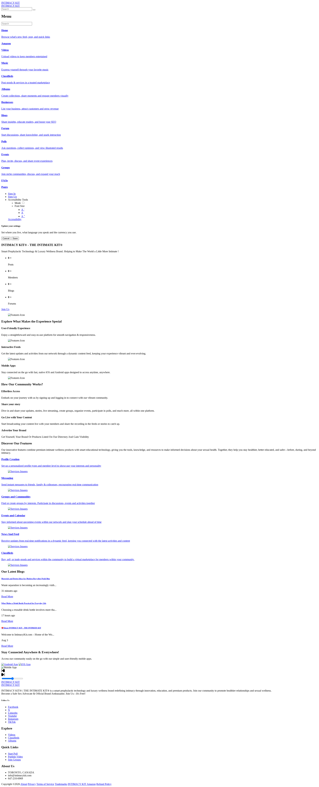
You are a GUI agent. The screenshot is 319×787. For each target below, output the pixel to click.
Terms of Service (45, 784)
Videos (11, 734)
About (23, 784)
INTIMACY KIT (10, 2)
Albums (12, 740)
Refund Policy (103, 784)
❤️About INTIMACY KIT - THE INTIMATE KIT (21, 628)
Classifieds (13, 737)
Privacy (32, 784)
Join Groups (14, 759)
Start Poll (13, 753)
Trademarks (61, 784)
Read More (7, 596)
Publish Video (15, 756)
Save (15, 238)
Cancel (6, 238)
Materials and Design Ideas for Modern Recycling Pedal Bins (25, 579)
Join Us (5, 309)
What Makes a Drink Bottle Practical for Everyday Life (23, 603)
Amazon (91, 784)
